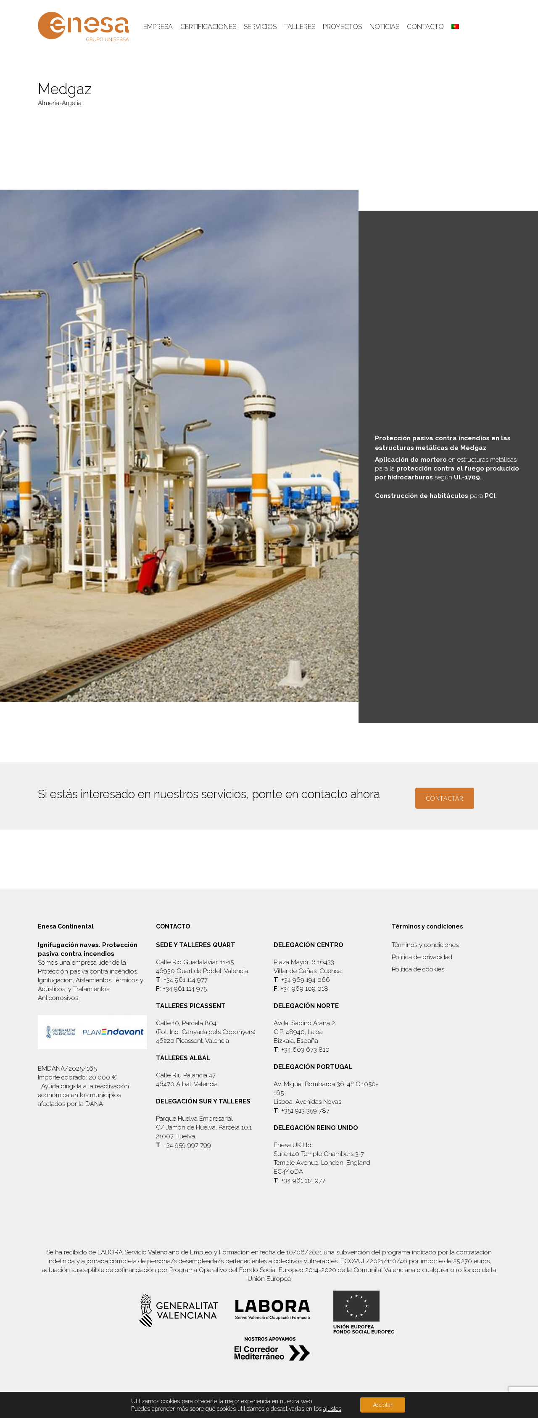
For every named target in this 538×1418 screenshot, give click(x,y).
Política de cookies (418, 969)
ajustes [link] (332, 1408)
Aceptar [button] (383, 1405)
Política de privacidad (422, 957)
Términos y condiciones (425, 945)
